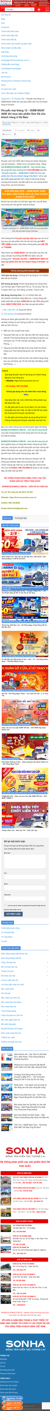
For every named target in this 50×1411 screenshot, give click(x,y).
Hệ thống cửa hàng (9, 56)
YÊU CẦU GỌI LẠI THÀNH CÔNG (15, 93)
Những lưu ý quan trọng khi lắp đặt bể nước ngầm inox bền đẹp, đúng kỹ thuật (30, 1066)
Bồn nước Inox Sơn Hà (10, 997)
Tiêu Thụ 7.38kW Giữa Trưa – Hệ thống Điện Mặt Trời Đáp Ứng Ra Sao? (30, 1126)
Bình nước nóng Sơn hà (11, 1033)
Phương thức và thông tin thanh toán (16, 80)
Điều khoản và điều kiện (11, 47)
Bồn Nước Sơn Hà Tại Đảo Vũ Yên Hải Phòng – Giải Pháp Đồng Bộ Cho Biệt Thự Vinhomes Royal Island (30, 1107)
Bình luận (7, 853)
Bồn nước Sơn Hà (11, 309)
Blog (3, 18)
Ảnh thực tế (6, 14)
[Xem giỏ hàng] (39, 9)
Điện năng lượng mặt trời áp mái (14, 953)
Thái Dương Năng (8, 1011)
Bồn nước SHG (7, 989)
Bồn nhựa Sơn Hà (8, 1006)
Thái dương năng (11, 313)
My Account (6, 76)
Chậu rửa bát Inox (8, 962)
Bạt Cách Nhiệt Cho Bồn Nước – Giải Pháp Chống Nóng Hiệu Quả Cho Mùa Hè (31, 1116)
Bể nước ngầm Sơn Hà (10, 1019)
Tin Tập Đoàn (6, 936)
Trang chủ (5, 98)
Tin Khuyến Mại (17, 98)
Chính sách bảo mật (9, 35)
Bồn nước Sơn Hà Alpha (11, 1002)
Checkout (5, 27)
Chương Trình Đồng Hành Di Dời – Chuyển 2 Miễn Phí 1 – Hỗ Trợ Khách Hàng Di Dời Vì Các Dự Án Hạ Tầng (29, 1077)
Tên (5, 873)
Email (6, 884)
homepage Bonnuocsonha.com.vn (15, 60)
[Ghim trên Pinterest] (6, 134)
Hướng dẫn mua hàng (10, 64)
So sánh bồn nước (8, 89)
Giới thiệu (5, 52)
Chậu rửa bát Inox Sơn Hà (12, 1015)
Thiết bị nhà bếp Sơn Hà (11, 1041)
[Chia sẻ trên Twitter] (31, 130)
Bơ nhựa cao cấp (8, 975)
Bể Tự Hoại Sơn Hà (9, 966)
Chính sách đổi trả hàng (9, 1392)
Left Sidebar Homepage (11, 68)
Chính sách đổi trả (8, 39)
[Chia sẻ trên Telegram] (15, 134)
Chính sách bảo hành (10, 31)
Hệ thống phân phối (7, 1370)
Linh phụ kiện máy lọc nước (12, 984)
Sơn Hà (7, 124)
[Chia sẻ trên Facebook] (20, 130)
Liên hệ (4, 72)
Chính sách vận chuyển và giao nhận (16, 43)
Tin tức (2, 1366)
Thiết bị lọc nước (8, 1037)
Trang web (7, 895)
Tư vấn (4, 941)
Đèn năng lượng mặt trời (11, 958)
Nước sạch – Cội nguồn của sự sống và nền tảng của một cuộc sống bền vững (30, 1086)
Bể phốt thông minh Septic (12, 1028)
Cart (3, 23)
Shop (3, 85)
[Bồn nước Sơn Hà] (25, 3)
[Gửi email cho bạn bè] (38, 130)
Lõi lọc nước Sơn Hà (9, 980)
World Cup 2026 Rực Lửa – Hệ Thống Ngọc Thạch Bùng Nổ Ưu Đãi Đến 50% (30, 1096)
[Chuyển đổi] (47, 962)
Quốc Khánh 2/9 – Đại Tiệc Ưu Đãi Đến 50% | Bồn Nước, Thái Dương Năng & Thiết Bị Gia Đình (30, 1056)
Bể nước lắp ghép (8, 1024)
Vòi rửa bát (5, 993)
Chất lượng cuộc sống (10, 928)
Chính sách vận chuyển (8, 1385)
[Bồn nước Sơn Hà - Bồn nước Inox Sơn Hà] (2, 9)
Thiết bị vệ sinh (7, 971)
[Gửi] (31, 9)
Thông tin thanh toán (7, 1373)
